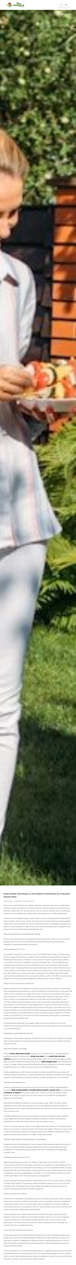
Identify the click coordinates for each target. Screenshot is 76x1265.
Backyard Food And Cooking (25, 901)
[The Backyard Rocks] (20, 9)
